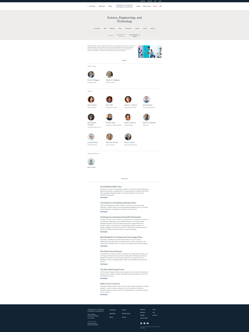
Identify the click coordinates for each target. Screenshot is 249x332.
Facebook (141, 323)
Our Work (92, 6)
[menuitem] (97, 28)
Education (111, 35)
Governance (97, 28)
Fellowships (128, 28)
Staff (105, 28)
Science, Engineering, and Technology (134, 35)
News (110, 6)
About (155, 6)
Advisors (153, 28)
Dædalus (143, 1)
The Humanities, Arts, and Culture (121, 35)
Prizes (120, 28)
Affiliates (112, 28)
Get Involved (147, 6)
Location (137, 28)
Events (138, 6)
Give (155, 1)
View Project (104, 197)
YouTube (148, 323)
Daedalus (142, 309)
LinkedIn (144, 323)
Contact (155, 315)
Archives (149, 1)
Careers (142, 315)
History (145, 28)
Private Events (144, 318)
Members (102, 6)
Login (159, 1)
